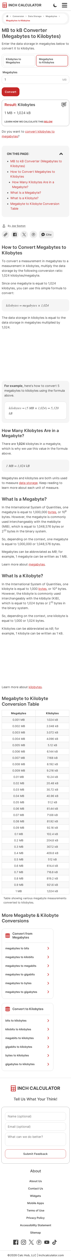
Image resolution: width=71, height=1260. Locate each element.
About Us (35, 1181)
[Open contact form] (64, 104)
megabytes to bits (17, 948)
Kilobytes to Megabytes (13, 60)
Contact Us (35, 1188)
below (48, 121)
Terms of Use (35, 1210)
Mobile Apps (35, 1203)
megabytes (37, 564)
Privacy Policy (35, 1218)
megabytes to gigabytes (21, 992)
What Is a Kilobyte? (24, 198)
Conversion (18, 16)
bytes (52, 512)
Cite (49, 234)
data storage (28, 483)
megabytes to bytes (18, 983)
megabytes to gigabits (20, 974)
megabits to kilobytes (19, 1038)
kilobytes (35, 687)
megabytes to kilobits (19, 957)
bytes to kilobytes (17, 1055)
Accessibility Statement (35, 1225)
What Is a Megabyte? (25, 192)
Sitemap (35, 1232)
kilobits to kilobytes (18, 1029)
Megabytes (51, 16)
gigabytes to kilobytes (20, 1064)
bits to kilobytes (16, 1020)
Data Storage (35, 16)
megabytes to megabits (20, 965)
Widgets (35, 1196)
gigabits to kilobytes (18, 1046)
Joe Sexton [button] (19, 226)
